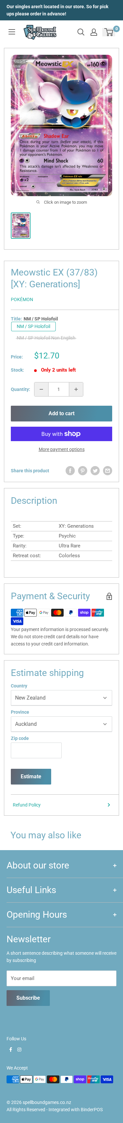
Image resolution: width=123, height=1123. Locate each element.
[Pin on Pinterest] (82, 470)
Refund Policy (27, 804)
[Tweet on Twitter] (95, 470)
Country (19, 686)
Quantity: (20, 389)
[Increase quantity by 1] (76, 389)
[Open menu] (12, 32)
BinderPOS (92, 1109)
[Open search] (81, 32)
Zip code (20, 738)
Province (20, 712)
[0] (109, 32)
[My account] (94, 32)
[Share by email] (107, 470)
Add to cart (61, 413)
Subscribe (28, 998)
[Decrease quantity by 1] (41, 389)
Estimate (31, 776)
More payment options (62, 449)
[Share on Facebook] (70, 470)
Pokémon (22, 299)
